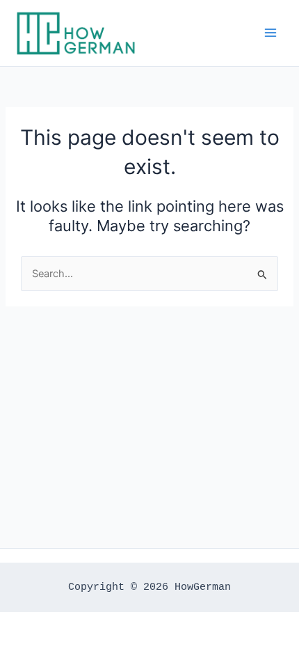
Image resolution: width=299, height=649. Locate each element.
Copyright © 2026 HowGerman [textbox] (149, 587)
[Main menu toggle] (270, 32)
